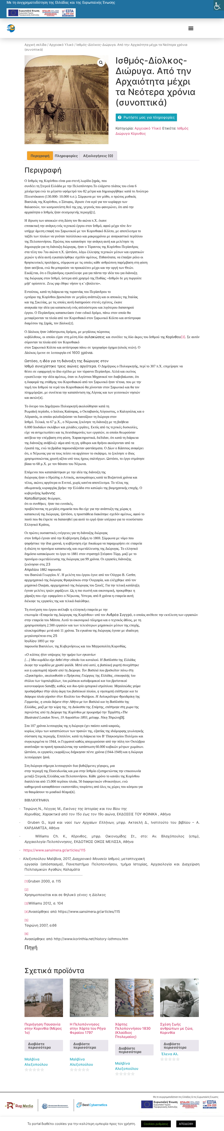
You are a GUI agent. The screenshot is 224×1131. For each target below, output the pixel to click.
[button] (191, 28)
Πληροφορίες (66, 156)
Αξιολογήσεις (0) (98, 156)
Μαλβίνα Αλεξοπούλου (36, 1062)
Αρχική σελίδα (35, 45)
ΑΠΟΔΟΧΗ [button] (186, 1124)
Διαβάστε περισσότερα (39, 1046)
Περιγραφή (40, 156)
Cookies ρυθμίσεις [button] (156, 1124)
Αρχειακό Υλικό (61, 45)
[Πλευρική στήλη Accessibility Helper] (219, 5)
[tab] (40, 155)
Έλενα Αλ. (169, 1054)
